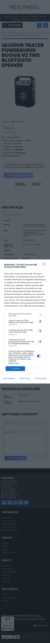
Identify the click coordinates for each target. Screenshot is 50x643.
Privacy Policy (41, 378)
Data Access (25, 378)
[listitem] (25, 315)
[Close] (44, 265)
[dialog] (25, 321)
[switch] (39, 321)
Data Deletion (9, 378)
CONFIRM (15, 368)
